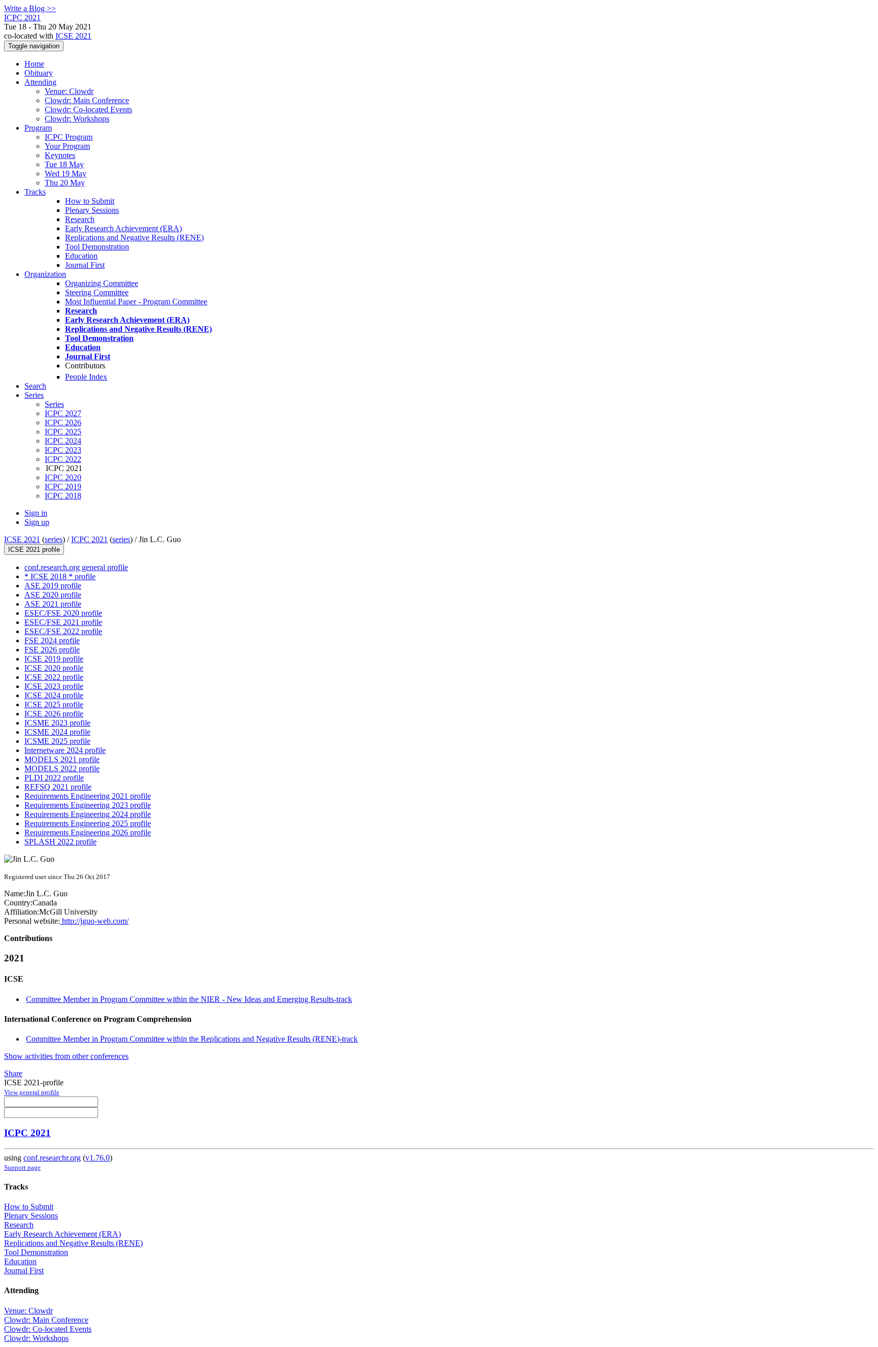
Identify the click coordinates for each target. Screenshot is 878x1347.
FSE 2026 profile (52, 649)
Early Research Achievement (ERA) (123, 228)
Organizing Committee (101, 283)
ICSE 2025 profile (53, 704)
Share (13, 1073)
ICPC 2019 (63, 486)
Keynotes (60, 155)
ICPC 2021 (89, 539)
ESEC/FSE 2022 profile (63, 631)
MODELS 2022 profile (62, 768)
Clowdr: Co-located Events (88, 109)
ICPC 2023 (63, 450)
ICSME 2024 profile (57, 732)
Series (54, 404)
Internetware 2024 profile (65, 750)
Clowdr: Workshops (77, 118)
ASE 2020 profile (52, 594)
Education (81, 256)
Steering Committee (97, 292)
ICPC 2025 (63, 431)
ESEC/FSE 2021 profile (63, 622)
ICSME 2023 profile (57, 722)
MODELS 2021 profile (62, 759)
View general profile (31, 1092)
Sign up (36, 522)
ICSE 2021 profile (34, 549)
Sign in (35, 513)
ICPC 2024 (63, 440)
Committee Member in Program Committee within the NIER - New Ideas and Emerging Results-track (189, 999)
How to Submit (89, 201)
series (53, 539)
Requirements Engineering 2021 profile (87, 796)
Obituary (38, 73)
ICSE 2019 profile (53, 658)
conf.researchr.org (52, 1157)
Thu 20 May (65, 182)
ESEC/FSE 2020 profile (63, 613)
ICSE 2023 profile (53, 686)
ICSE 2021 (73, 36)
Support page (22, 1167)
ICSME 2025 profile (57, 741)
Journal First (85, 265)
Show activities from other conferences (66, 1056)
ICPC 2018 (63, 495)
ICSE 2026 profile (53, 713)
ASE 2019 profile (52, 585)
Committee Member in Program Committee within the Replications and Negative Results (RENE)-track (192, 1039)
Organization (45, 274)
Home (34, 63)
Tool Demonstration (97, 246)
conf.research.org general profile (76, 567)
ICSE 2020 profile (53, 668)
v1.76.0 (97, 1157)
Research (80, 219)
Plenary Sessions (92, 210)
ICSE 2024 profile (53, 695)
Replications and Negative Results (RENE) (134, 237)
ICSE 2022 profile (53, 677)
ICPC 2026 (63, 422)
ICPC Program (68, 137)
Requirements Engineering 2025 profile (87, 823)
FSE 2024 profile (52, 640)
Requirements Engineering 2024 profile (87, 814)
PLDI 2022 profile (54, 777)
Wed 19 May (65, 173)
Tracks (35, 191)
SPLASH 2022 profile (60, 841)
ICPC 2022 (63, 459)
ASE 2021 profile (52, 604)
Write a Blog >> (30, 8)
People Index (86, 376)
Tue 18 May (64, 164)
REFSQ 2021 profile (57, 786)
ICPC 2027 (63, 413)
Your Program (67, 146)
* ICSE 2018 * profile (60, 576)
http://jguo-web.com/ (94, 921)
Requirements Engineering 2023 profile (87, 805)
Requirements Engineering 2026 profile (87, 832)
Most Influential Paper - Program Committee (136, 301)
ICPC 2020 (63, 477)
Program (38, 127)
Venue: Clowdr (69, 91)
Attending (40, 82)
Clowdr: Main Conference (87, 100)
